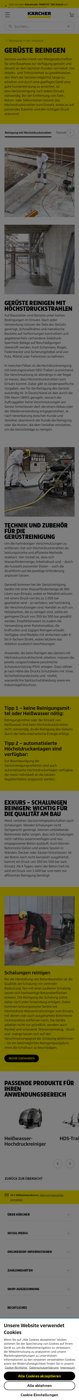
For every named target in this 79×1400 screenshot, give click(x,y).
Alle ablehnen (39, 1385)
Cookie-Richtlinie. (16, 1367)
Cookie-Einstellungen (39, 1395)
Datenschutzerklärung (44, 1367)
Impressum (67, 1367)
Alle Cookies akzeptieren (39, 1376)
